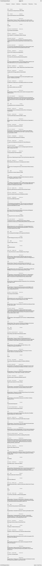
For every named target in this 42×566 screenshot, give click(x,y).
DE (41, 0)
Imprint (35, 565)
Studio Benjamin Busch (5, 0)
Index (20, 0)
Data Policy (39, 565)
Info (22, 0)
